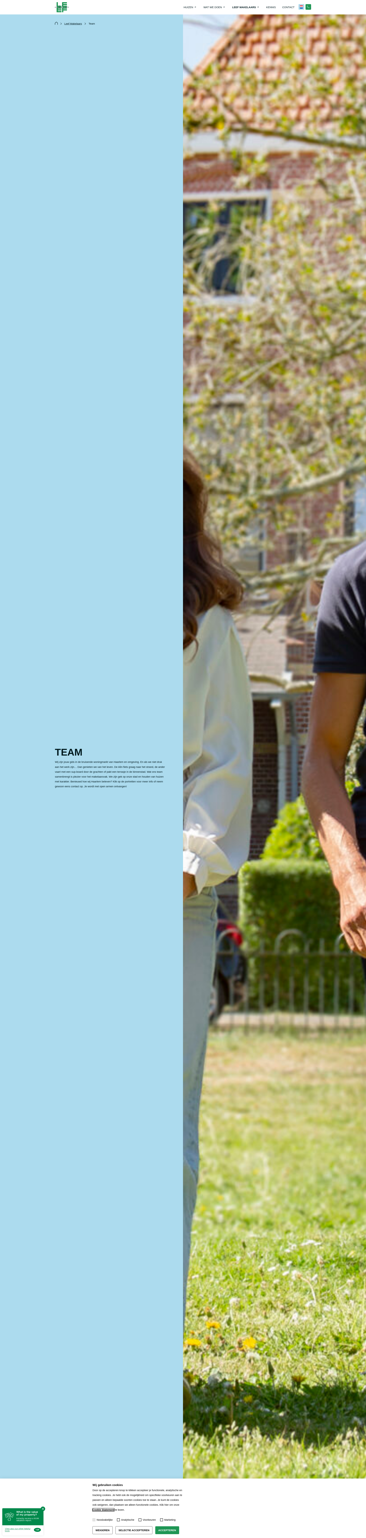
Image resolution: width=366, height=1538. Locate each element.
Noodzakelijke (105, 1519)
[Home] (56, 23)
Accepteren (167, 1530)
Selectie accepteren (134, 1530)
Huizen (188, 7)
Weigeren (103, 1530)
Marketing (170, 1519)
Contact (288, 7)
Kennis (271, 7)
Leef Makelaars (244, 7)
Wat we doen (212, 7)
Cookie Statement (103, 1509)
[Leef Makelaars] (62, 7)
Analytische (127, 1519)
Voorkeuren (149, 1519)
